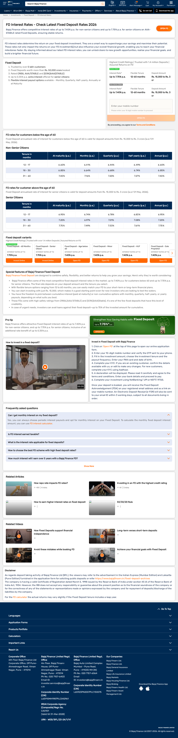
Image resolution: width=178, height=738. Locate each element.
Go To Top (166, 609)
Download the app (166, 11)
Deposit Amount (159, 73)
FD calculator (20, 597)
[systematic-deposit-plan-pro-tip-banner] (132, 326)
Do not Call (147, 11)
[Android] (141, 689)
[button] (172, 253)
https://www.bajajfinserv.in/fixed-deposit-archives (122, 578)
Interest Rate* (115, 73)
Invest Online (19, 260)
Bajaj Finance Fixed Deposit (20, 275)
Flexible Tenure (137, 73)
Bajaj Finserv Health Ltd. (117, 687)
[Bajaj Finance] (14, 3)
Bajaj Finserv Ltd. (114, 661)
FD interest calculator (41, 423)
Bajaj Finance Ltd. (114, 664)
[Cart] (147, 2)
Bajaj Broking (112, 684)
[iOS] (147, 689)
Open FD (164, 28)
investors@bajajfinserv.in (90, 680)
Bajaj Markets (112, 677)
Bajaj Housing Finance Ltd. (118, 681)
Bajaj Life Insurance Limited (118, 674)
